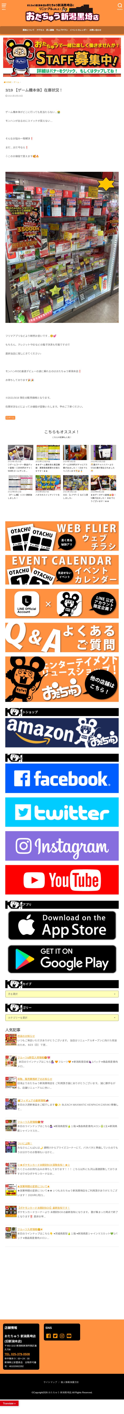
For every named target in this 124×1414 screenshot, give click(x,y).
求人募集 (50, 30)
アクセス (40, 30)
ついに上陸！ (24, 1143)
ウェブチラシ (62, 30)
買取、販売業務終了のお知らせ (34, 1079)
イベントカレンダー (79, 30)
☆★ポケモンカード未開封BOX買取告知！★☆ (43, 1165)
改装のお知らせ (26, 1036)
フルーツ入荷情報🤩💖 (30, 1122)
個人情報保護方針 (70, 1382)
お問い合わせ (95, 30)
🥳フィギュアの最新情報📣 (33, 1100)
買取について (28, 30)
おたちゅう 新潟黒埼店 (60, 1392)
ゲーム (11, 418)
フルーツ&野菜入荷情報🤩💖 (33, 1057)
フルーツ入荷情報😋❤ (29, 1229)
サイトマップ (50, 1382)
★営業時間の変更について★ (33, 1186)
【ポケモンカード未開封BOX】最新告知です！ (43, 1208)
